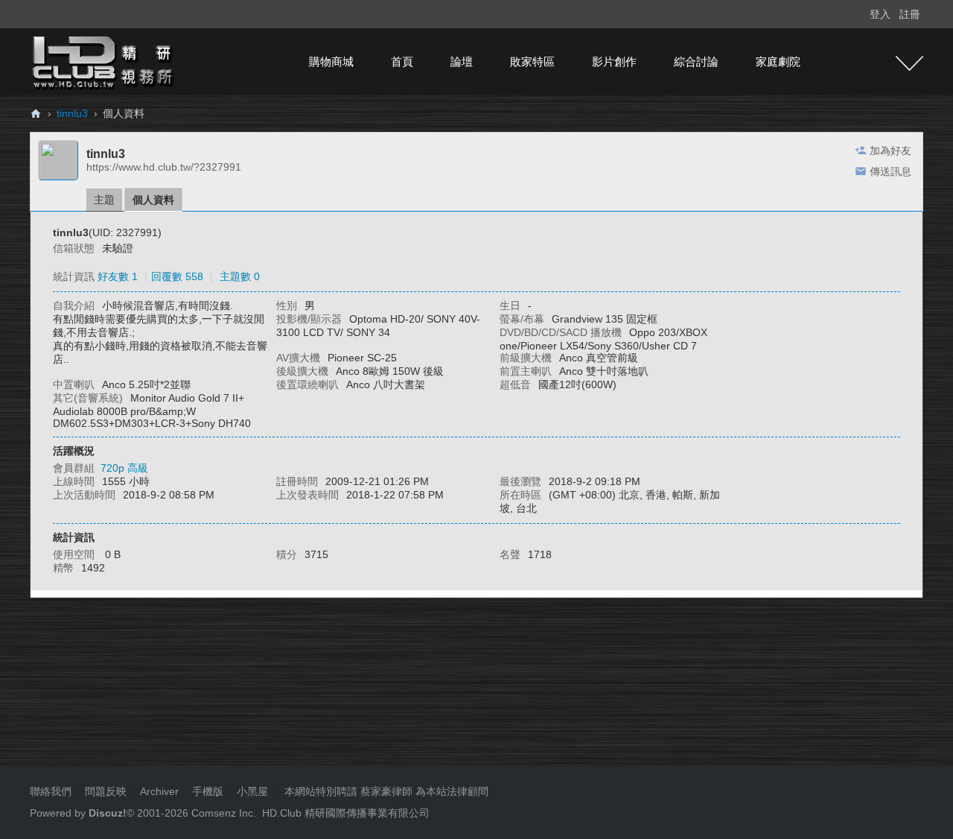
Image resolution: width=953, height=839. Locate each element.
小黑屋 (252, 791)
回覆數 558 (177, 276)
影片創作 (614, 61)
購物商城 (331, 61)
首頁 (402, 61)
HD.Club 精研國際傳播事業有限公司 (346, 813)
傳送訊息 (890, 171)
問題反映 (104, 791)
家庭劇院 (778, 61)
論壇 (461, 61)
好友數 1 (118, 276)
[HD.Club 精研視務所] (104, 61)
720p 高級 (124, 468)
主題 (104, 200)
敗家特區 (532, 61)
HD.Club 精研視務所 (36, 113)
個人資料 (153, 200)
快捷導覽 (909, 63)
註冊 (909, 14)
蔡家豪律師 (386, 791)
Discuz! (108, 813)
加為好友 (890, 150)
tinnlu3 (72, 113)
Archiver (159, 791)
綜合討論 (696, 61)
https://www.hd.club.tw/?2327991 (163, 167)
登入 (880, 14)
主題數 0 (240, 276)
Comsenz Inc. (222, 813)
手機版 (207, 791)
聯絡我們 (50, 791)
